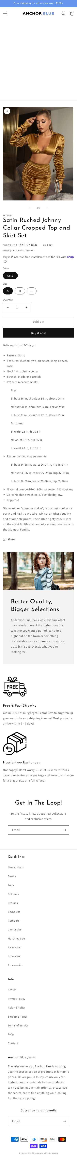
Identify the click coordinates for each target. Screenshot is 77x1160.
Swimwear (14, 947)
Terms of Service (18, 1025)
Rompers (13, 920)
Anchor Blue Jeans (33, 1153)
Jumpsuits (14, 929)
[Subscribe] (64, 830)
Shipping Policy (17, 1016)
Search (12, 990)
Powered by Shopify (49, 1153)
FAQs (11, 1034)
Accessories (15, 965)
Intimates (14, 956)
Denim (12, 876)
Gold (10, 275)
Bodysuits (14, 912)
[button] (5, 13)
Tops (11, 885)
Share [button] (11, 539)
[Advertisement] (38, 60)
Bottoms (13, 894)
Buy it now (38, 333)
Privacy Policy (16, 998)
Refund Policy (16, 1007)
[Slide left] (29, 208)
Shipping (7, 250)
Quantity (8, 299)
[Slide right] (47, 208)
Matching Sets (17, 938)
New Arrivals (16, 867)
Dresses (13, 903)
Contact (13, 1043)
